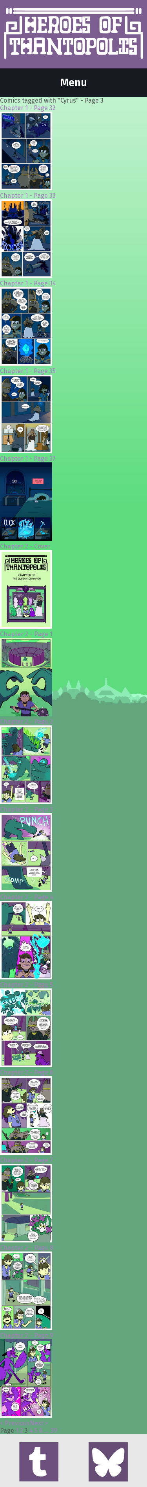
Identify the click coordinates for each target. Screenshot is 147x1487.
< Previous (15, 1423)
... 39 (50, 1430)
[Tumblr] (38, 1462)
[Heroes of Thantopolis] (73, 34)
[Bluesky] (108, 1462)
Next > (39, 1423)
